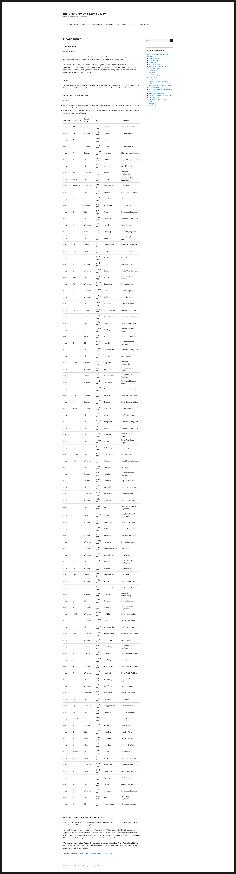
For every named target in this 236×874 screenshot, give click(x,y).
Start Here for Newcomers (156, 80)
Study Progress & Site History (157, 99)
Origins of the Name (154, 64)
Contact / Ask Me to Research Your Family (161, 89)
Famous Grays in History (156, 76)
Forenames (152, 74)
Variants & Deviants (154, 68)
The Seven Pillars (154, 97)
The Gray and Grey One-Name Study (76, 24)
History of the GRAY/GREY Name (158, 66)
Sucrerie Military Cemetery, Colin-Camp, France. (94, 853)
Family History (144, 24)
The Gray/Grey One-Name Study (84, 13)
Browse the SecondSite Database (158, 87)
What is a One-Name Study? (157, 93)
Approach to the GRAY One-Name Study (160, 95)
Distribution (152, 70)
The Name (96, 24)
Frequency (152, 72)
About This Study (128, 24)
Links (150, 101)
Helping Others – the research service (160, 85)
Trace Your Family (110, 24)
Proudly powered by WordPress (92, 866)
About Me (151, 103)
